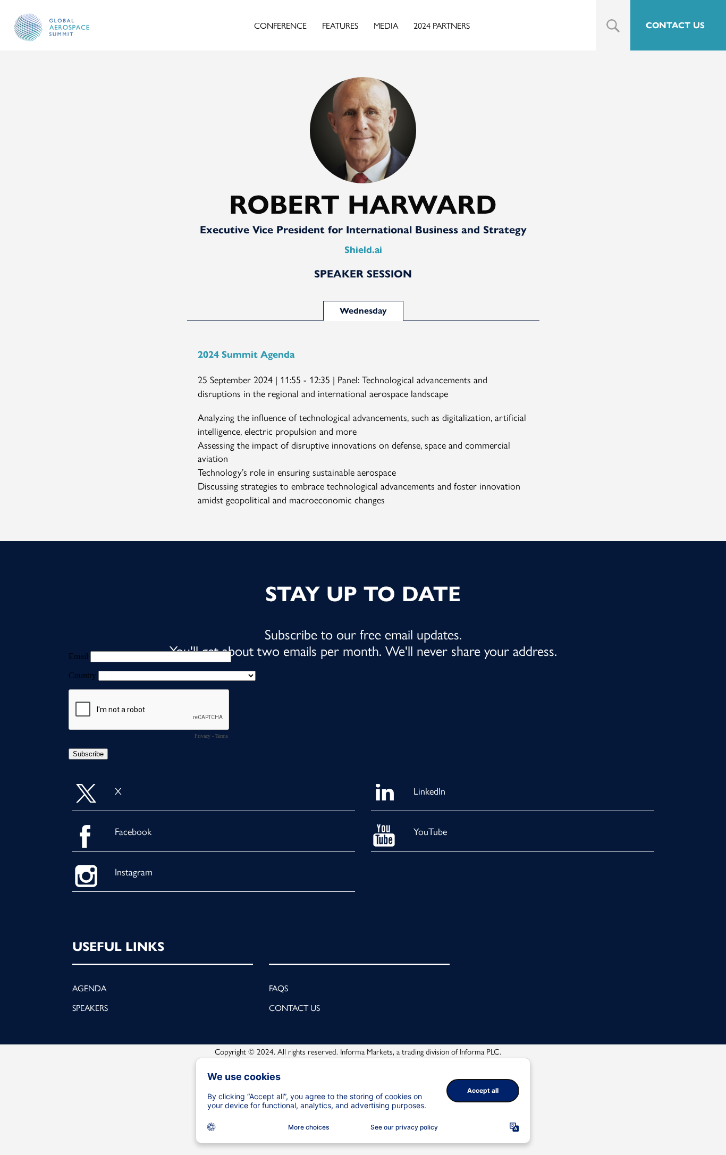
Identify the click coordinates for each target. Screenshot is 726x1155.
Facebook (133, 831)
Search (613, 25)
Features (340, 25)
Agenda (89, 988)
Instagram (134, 871)
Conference (280, 25)
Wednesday (363, 311)
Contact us (294, 1007)
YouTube (430, 831)
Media (386, 25)
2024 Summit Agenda (246, 354)
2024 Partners (441, 25)
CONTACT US (675, 25)
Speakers (90, 1007)
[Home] (51, 28)
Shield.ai (363, 250)
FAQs (278, 988)
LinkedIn (429, 790)
